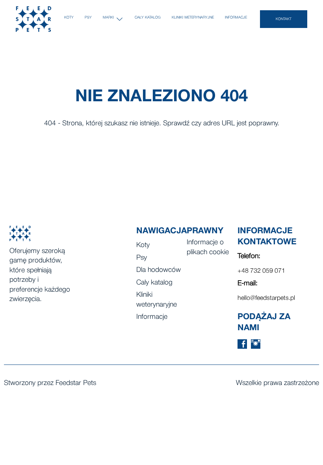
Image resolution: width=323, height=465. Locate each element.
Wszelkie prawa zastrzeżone (277, 383)
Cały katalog (148, 17)
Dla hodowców (158, 270)
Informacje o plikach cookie (208, 247)
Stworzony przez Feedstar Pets (50, 383)
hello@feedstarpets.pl (266, 298)
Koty (69, 17)
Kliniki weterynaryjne (193, 17)
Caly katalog (154, 283)
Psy (88, 17)
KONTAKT (283, 19)
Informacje (236, 17)
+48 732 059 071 (261, 271)
